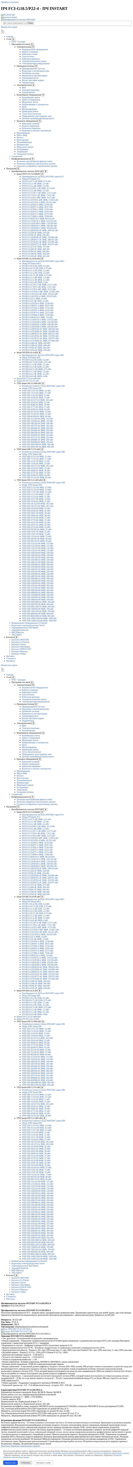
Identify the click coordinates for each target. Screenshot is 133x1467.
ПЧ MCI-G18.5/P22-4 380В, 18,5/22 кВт (39, 296)
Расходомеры (22, 149)
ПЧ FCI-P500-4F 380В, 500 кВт (35, 251)
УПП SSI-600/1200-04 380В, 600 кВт (38, 447)
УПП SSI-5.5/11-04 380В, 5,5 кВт (36, 390)
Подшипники (28, 82)
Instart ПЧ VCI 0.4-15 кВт (28, 381)
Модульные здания (25, 147)
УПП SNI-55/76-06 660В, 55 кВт (36, 527)
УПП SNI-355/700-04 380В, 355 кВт (38, 588)
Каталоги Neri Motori (20, 647)
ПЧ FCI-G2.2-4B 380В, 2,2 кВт (35, 186)
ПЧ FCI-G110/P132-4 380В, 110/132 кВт (39, 221)
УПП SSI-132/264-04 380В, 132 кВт (37, 421)
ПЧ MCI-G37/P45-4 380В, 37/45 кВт (38, 308)
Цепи (24, 107)
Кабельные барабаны (31, 128)
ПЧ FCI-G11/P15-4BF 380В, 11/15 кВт (38, 198)
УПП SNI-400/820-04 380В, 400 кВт (38, 592)
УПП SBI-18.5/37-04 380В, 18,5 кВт (37, 466)
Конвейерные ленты (31, 97)
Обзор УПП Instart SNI (32, 485)
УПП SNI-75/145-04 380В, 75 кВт (36, 536)
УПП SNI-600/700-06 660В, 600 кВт (38, 604)
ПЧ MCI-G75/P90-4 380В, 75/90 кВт (38, 315)
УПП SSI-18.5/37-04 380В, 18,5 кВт (37, 400)
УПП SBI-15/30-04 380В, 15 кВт (36, 463)
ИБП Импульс (17, 632)
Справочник (16, 156)
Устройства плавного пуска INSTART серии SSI (43, 386)
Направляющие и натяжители (35, 104)
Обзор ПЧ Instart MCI (31, 263)
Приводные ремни (30, 111)
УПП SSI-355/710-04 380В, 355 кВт (37, 437)
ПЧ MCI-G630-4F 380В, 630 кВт (36, 350)
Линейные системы (30, 73)
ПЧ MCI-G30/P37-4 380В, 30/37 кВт (38, 305)
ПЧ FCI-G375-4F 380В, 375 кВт (36, 247)
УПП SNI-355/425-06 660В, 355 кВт (38, 585)
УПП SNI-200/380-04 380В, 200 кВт (38, 564)
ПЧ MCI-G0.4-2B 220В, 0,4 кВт (36, 266)
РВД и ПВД (22, 135)
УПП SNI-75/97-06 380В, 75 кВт (36, 532)
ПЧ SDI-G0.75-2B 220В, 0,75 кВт (36, 362)
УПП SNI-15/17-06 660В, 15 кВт (36, 499)
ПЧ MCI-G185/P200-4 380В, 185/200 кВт (40, 327)
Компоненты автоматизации (34, 75)
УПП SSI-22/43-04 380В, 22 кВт (36, 402)
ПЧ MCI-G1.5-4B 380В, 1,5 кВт (36, 277)
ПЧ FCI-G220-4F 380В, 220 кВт (36, 233)
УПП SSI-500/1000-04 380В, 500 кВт (38, 444)
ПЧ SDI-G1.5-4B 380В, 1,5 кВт (35, 371)
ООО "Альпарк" (18, 42)
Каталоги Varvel (18, 644)
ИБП (24, 88)
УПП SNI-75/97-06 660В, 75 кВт (36, 534)
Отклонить (25, 1463)
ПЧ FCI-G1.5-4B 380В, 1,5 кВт (35, 183)
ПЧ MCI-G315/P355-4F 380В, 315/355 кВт (40, 336)
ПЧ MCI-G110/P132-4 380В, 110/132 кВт (39, 320)
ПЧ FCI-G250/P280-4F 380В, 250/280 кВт (40, 237)
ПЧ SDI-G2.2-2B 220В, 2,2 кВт (35, 367)
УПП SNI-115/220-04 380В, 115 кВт (37, 546)
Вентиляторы (23, 140)
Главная (9, 36)
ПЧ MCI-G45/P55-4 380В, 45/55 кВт (38, 310)
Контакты (10, 661)
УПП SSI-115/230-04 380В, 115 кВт (37, 419)
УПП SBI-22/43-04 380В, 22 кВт (36, 468)
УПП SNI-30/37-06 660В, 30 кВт (36, 513)
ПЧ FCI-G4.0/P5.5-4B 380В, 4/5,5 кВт (38, 188)
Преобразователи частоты (33, 68)
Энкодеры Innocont (19, 630)
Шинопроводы (23, 133)
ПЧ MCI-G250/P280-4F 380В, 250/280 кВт (40, 331)
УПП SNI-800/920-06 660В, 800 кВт (38, 614)
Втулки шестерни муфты (33, 80)
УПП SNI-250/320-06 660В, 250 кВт (38, 571)
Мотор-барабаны (29, 109)
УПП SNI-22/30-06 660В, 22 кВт (36, 508)
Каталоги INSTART (20, 640)
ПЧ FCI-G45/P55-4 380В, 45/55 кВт (37, 212)
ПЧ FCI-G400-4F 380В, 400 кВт (36, 249)
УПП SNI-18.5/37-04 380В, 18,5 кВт (38, 506)
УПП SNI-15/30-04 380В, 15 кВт (36, 501)
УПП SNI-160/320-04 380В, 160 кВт (38, 555)
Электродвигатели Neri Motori (24, 628)
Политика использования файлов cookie (34, 161)
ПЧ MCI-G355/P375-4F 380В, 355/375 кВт (40, 338)
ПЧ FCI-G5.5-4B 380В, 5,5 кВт (35, 190)
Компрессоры (23, 144)
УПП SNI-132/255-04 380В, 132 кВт (38, 550)
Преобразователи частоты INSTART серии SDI (43, 355)
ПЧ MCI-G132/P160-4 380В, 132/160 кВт (40, 322)
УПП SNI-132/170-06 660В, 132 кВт (38, 548)
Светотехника (28, 56)
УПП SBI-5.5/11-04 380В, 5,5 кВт (36, 456)
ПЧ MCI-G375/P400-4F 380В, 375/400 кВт (40, 341)
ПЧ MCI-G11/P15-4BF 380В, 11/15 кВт (39, 289)
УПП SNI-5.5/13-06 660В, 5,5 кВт (36, 490)
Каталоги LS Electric (20, 642)
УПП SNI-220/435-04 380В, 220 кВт (38, 569)
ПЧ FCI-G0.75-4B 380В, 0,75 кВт (36, 181)
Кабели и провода (30, 52)
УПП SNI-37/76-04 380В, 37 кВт (36, 520)
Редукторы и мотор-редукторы (35, 71)
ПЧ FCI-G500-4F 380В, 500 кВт (36, 254)
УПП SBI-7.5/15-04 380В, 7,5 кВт (36, 459)
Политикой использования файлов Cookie (69, 1453)
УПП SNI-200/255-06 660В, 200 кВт (38, 562)
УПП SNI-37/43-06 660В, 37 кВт (36, 518)
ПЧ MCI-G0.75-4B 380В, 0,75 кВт (37, 275)
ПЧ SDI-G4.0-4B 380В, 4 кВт (35, 376)
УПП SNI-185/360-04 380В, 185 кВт (38, 560)
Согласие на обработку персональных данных (37, 166)
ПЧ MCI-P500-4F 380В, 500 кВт (36, 348)
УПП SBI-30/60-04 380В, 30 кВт (36, 470)
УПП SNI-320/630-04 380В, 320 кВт (38, 583)
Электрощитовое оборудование (36, 63)
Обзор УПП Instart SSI (31, 388)
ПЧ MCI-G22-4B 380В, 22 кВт (35, 301)
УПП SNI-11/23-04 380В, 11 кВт (36, 497)
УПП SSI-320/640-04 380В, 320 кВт (37, 435)
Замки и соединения (31, 100)
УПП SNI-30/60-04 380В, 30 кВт (36, 515)
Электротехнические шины (34, 61)
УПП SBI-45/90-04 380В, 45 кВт (36, 475)
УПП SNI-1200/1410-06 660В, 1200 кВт (39, 621)
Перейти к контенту (10, 2)
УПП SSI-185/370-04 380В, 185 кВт (37, 426)
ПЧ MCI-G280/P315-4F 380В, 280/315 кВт (40, 334)
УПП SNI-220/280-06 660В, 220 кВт (38, 567)
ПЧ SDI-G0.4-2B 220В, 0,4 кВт (35, 360)
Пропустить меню (9, 27)
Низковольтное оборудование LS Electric (29, 623)
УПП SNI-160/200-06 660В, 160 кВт (38, 553)
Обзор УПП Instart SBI (32, 454)
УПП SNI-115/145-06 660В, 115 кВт (37, 543)
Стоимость (11, 658)
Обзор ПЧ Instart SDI (31, 357)
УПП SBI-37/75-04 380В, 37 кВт (36, 473)
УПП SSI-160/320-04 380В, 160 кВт (37, 423)
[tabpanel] (66, 1303)
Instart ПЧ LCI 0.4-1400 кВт (29, 378)
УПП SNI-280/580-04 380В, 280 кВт (38, 578)
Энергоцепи (22, 151)
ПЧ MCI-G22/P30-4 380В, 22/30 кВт (38, 303)
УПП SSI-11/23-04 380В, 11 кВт (36, 395)
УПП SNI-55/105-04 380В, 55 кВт (36, 529)
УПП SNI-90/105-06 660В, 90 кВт (36, 539)
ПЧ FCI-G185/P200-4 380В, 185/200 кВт (39, 228)
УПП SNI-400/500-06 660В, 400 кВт (38, 590)
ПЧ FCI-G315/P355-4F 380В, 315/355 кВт (40, 242)
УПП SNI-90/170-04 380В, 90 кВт (36, 541)
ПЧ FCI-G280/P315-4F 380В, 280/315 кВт (40, 240)
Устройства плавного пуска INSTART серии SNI (43, 483)
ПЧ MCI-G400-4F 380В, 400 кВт (36, 343)
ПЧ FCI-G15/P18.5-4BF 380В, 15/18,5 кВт (40, 200)
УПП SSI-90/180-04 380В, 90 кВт (36, 416)
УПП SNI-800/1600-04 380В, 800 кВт (38, 616)
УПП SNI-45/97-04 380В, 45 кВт (36, 525)
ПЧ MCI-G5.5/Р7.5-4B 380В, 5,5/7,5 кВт (39, 284)
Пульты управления (30, 126)
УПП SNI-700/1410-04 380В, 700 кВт (38, 611)
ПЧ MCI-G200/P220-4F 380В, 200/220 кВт (40, 329)
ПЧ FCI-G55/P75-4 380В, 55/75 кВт (37, 214)
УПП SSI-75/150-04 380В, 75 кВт (36, 414)
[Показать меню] (2, 30)
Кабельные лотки (29, 54)
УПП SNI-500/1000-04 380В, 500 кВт (38, 602)
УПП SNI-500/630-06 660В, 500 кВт (38, 599)
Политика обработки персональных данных (36, 164)
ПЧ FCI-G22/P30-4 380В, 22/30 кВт (37, 205)
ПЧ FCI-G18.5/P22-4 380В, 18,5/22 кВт (39, 202)
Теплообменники (24, 142)
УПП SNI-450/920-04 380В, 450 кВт (38, 597)
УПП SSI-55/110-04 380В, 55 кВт (36, 412)
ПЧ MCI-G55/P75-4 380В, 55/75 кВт (38, 313)
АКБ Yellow (16, 635)
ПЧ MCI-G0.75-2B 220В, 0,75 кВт (37, 268)
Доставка (10, 656)
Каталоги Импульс (19, 651)
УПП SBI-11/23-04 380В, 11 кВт (36, 461)
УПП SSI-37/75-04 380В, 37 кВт (36, 407)
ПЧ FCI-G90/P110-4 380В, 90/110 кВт (38, 219)
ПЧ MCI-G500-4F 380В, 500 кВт (36, 345)
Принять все (10, 1463)
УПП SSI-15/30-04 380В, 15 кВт (36, 398)
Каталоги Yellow (18, 654)
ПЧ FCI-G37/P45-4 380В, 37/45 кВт (37, 209)
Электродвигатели (30, 78)
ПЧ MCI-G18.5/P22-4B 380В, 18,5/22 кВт (40, 294)
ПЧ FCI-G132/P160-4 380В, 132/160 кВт (39, 223)
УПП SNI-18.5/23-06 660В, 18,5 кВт (38, 504)
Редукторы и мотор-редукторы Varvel (28, 625)
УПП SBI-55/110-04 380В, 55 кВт (36, 477)
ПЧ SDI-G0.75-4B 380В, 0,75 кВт (36, 369)
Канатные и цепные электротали (36, 130)
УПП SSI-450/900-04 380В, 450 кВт (37, 442)
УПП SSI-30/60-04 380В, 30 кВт (36, 405)
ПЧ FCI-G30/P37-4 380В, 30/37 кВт (37, 207)
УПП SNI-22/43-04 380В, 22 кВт (36, 511)
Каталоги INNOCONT (21, 649)
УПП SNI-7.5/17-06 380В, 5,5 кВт (36, 492)
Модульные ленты (30, 102)
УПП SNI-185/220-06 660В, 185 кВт (38, 557)
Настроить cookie (43, 1463)
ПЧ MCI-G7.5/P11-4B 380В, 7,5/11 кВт (39, 287)
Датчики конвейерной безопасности (38, 118)
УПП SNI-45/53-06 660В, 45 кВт (36, 522)
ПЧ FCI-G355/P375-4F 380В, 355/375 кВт (40, 244)
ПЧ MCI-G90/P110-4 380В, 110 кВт (37, 317)
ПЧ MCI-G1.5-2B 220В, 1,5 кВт (36, 270)
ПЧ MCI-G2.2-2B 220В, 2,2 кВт (36, 273)
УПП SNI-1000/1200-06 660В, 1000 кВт (39, 618)
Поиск (30, 23)
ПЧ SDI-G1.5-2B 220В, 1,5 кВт (35, 364)
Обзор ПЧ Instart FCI (31, 179)
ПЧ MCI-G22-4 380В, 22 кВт (34, 298)
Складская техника (25, 154)
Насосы (20, 137)
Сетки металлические (31, 114)
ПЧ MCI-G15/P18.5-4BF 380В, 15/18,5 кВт (40, 291)
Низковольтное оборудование (35, 49)
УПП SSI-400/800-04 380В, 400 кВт (37, 440)
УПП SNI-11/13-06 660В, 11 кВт (36, 494)
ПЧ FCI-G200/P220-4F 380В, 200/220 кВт (40, 230)
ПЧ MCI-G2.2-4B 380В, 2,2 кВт (36, 280)
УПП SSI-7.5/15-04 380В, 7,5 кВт (36, 393)
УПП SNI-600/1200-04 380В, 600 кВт (38, 606)
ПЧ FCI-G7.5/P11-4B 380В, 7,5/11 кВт (38, 195)
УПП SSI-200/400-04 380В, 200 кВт (37, 428)
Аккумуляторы (28, 92)
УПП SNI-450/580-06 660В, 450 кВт (38, 595)
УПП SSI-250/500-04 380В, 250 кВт (37, 430)
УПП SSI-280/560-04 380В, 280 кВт (37, 433)
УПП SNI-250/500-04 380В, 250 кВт (38, 574)
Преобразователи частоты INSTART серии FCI (43, 176)
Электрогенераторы (30, 90)
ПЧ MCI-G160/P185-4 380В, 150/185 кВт (40, 324)
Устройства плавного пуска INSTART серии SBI (43, 452)
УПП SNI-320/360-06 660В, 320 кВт (38, 581)
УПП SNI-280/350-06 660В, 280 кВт (38, 576)
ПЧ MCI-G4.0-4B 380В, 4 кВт (35, 282)
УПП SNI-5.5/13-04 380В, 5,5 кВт (36, 487)
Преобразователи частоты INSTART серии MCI (43, 261)
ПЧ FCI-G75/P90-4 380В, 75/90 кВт (37, 216)
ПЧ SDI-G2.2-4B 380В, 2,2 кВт (35, 374)
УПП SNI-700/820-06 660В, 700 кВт (38, 609)
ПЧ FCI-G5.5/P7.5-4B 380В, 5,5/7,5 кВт (39, 193)
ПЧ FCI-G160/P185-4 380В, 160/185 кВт (39, 226)
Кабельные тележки (30, 123)
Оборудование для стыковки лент (37, 116)
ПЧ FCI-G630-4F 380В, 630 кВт (36, 256)
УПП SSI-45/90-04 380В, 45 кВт (36, 409)
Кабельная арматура (31, 59)
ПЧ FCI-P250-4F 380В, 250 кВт (35, 235)
